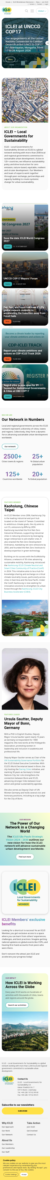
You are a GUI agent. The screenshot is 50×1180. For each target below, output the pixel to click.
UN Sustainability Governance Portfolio (22, 760)
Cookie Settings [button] (11, 1174)
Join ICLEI (45, 2)
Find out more (25, 857)
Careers (32, 4)
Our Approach (8, 1127)
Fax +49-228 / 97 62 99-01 (28, 1095)
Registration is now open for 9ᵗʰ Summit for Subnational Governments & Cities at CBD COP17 (25, 388)
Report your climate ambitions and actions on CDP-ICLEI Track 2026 (23, 352)
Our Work (6, 1131)
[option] (25, 43)
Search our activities (17, 1005)
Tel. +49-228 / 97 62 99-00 (28, 1092)
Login (46, 4)
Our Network (7, 1134)
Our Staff (5, 1152)
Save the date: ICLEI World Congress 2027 (24, 240)
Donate (8, 2)
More (10, 59)
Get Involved (32, 1131)
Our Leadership (8, 1148)
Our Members (7, 1144)
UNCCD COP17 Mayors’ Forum (21, 278)
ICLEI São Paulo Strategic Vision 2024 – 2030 (24, 838)
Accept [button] (24, 1174)
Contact (39, 4)
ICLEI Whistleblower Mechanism (23, 2)
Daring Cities (25, 769)
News (38, 2)
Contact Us (31, 1134)
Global (41, 11)
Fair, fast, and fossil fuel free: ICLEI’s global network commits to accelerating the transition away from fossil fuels (24, 312)
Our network (10, 446)
